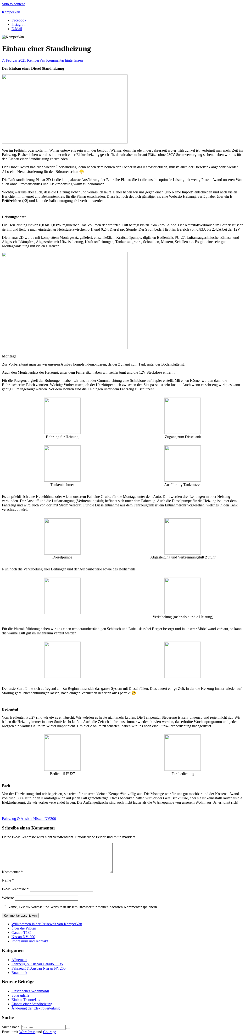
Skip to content (13, 4)
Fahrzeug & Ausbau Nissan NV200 (29, 819)
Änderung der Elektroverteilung (35, 1008)
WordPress (27, 1032)
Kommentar (12, 872)
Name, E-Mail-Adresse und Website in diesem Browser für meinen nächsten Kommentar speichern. (83, 907)
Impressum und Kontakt (29, 941)
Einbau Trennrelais (25, 1000)
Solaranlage (20, 995)
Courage (49, 1032)
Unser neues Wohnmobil (30, 991)
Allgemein (19, 960)
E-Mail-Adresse (15, 889)
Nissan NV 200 (23, 937)
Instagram (18, 24)
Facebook (18, 20)
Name (8, 880)
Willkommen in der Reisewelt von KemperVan (46, 924)
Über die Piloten (23, 928)
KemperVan (11, 12)
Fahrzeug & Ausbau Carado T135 (37, 964)
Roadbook (19, 973)
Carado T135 (21, 932)
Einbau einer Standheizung (31, 1004)
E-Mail (16, 29)
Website (8, 898)
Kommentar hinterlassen (64, 60)
